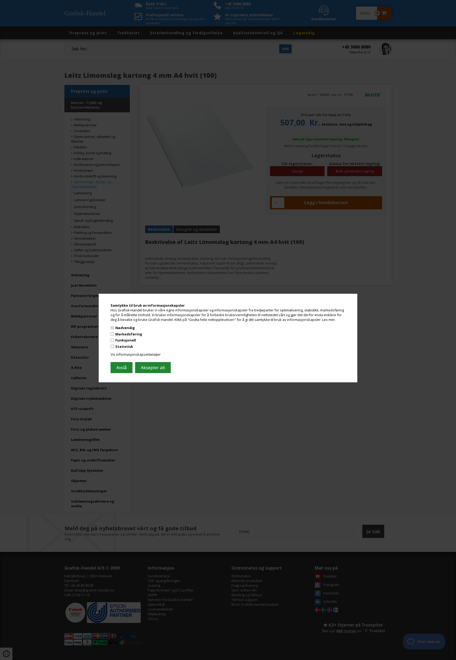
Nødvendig (125, 327)
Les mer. (329, 319)
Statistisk (124, 346)
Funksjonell (125, 340)
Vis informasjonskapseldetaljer (136, 354)
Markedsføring (128, 334)
